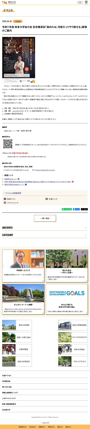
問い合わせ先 (7, 387)
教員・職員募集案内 (9, 404)
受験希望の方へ (23, 427)
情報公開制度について (10, 392)
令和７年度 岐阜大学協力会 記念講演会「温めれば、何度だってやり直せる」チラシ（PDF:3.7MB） (37, 182)
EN (80, 2)
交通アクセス (6, 375)
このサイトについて (9, 398)
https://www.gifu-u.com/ (45, 170)
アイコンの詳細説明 (13, 193)
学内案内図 (6, 381)
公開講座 (17, 21)
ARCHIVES (7, 227)
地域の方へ (60, 427)
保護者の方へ (42, 427)
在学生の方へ (32, 427)
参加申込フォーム (10, 179)
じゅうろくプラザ (18, 111)
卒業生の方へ (51, 427)
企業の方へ (68, 427)
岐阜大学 (9, 2)
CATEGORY (7, 235)
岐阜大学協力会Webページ (14, 184)
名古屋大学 (6, 410)
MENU (86, 3)
